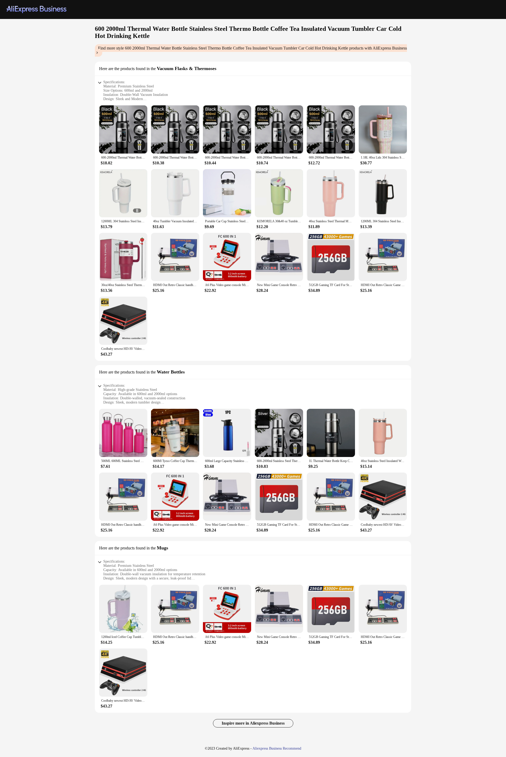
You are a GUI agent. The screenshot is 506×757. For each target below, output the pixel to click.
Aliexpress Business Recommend (276, 748)
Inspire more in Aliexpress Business (253, 723)
